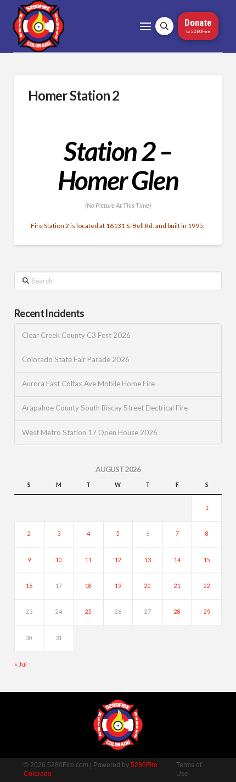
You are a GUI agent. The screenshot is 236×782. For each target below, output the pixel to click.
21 (177, 586)
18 (88, 586)
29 (207, 611)
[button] (145, 26)
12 (118, 560)
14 (177, 560)
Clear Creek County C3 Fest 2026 (76, 335)
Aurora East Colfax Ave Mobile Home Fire (88, 384)
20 (147, 586)
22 (207, 586)
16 (29, 586)
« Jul (20, 664)
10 (58, 560)
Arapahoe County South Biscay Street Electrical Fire (105, 408)
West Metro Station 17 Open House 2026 (90, 433)
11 (88, 560)
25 (88, 611)
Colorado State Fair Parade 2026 (76, 360)
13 (147, 560)
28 (177, 611)
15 (207, 560)
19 (118, 586)
